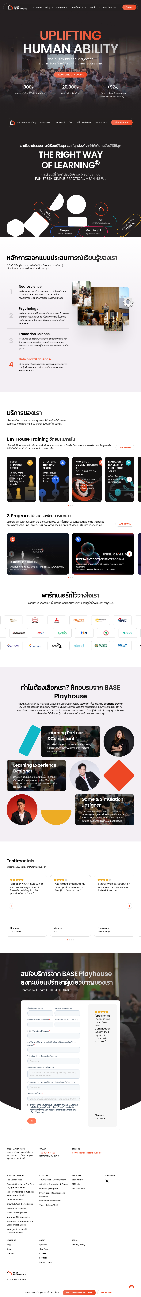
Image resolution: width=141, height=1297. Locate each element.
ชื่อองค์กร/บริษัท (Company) (38, 1020)
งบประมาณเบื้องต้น (35, 1094)
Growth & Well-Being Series (20, 1204)
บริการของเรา (45, 122)
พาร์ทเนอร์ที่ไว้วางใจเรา (64, 122)
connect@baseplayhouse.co (87, 1152)
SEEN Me (76, 1184)
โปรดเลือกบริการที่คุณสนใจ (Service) (42, 1056)
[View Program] (38, 554)
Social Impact (46, 1262)
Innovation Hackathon (50, 1200)
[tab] (68, 505)
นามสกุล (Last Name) (63, 1008)
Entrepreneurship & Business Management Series (20, 1193)
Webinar (11, 1253)
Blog (9, 1244)
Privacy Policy (78, 1244)
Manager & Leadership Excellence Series (17, 1231)
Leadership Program (49, 1188)
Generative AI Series (16, 1208)
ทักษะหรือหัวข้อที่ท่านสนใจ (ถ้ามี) (40, 1067)
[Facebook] (107, 1181)
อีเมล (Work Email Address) (38, 1031)
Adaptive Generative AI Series (53, 1184)
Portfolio (43, 1257)
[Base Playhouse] (17, 7)
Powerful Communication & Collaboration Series (20, 1223)
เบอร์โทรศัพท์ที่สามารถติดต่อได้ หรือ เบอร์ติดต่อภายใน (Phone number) (51, 1043)
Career (42, 1253)
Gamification (77, 7)
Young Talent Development (52, 1179)
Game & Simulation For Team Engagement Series (21, 1186)
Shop (9, 1249)
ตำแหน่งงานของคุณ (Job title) (66, 1020)
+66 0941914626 (47, 1152)
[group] (38, 292)
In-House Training (41, 7)
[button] (43, 7)
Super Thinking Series (17, 1212)
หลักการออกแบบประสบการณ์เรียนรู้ (22, 122)
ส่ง (32, 1121)
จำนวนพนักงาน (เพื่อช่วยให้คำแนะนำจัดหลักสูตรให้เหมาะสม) (51, 1082)
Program (60, 7)
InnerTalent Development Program (52, 1195)
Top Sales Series (14, 1179)
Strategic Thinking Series (18, 1217)
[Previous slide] (11, 479)
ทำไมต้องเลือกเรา (84, 122)
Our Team (44, 1249)
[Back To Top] (12, 122)
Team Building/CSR (48, 1205)
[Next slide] (129, 479)
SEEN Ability (77, 1179)
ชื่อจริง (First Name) (35, 1008)
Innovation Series (15, 1199)
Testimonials (101, 122)
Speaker (43, 1244)
